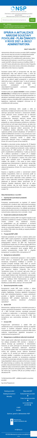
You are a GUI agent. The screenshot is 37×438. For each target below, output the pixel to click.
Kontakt (18, 410)
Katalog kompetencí (9, 394)
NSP (4, 24)
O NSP (18, 407)
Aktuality (9, 24)
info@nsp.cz (18, 429)
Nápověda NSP (27, 391)
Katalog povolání (9, 391)
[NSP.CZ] (18, 11)
